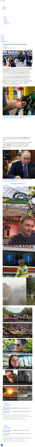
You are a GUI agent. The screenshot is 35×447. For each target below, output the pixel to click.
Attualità (5, 20)
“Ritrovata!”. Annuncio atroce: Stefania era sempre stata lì (13, 368)
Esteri (5, 18)
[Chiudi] (4, 8)
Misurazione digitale (7, 404)
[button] (2, 445)
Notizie (4, 320)
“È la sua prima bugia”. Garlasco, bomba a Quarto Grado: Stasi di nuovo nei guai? (22, 231)
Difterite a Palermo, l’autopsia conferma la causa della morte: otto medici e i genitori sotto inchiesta (22, 261)
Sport (5, 24)
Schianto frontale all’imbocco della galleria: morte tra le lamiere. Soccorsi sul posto (17, 321)
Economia (5, 21)
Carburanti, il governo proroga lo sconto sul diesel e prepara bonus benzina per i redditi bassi (17, 116)
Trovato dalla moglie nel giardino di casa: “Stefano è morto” (13, 352)
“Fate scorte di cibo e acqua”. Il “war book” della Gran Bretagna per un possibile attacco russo (16, 336)
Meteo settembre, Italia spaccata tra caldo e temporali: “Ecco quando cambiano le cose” (17, 399)
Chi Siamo (5, 401)
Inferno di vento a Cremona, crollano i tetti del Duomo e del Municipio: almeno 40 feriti (22, 291)
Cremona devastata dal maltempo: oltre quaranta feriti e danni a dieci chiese (21, 201)
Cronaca (5, 19)
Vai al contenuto (2, 0)
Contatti (5, 426)
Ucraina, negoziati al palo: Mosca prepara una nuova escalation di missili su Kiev (17, 180)
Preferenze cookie (7, 405)
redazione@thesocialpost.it (22, 441)
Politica (5, 17)
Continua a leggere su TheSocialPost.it (17, 183)
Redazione (6, 46)
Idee (5, 16)
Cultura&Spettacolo (7, 23)
